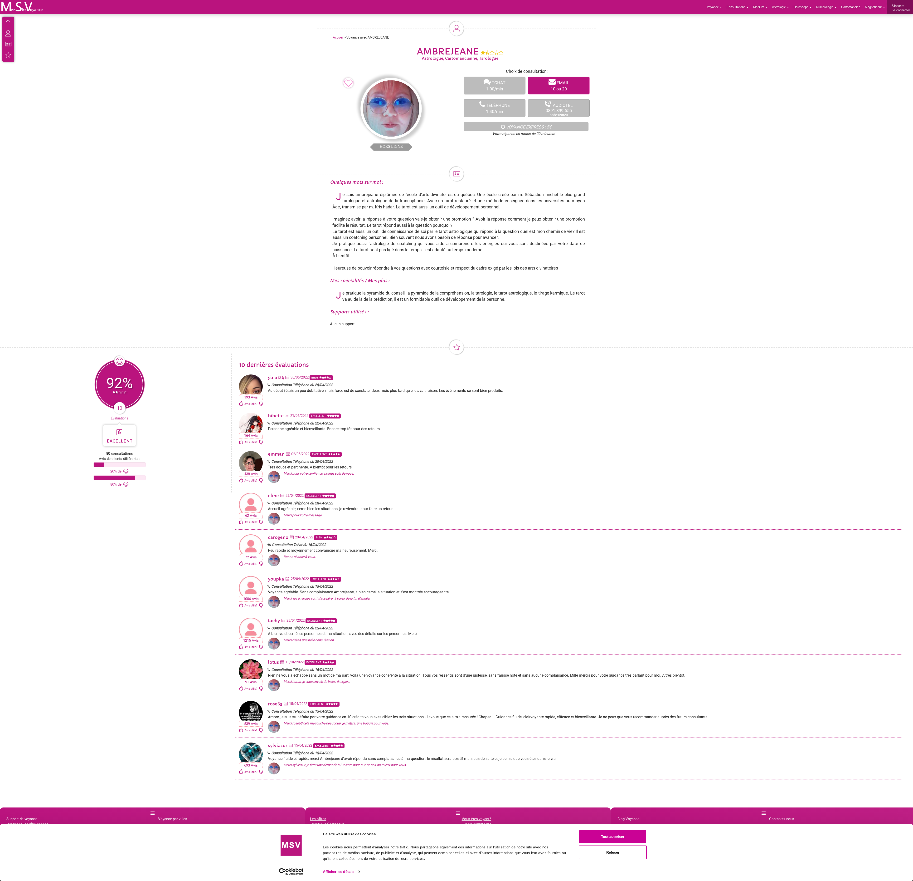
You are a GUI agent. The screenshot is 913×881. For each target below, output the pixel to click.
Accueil (338, 37)
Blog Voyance (628, 819)
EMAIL (560, 85)
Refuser (612, 852)
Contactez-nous (781, 819)
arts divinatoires (437, 194)
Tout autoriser (612, 837)
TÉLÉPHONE (497, 108)
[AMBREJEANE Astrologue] (22, 7)
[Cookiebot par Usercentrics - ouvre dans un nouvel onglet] (291, 871)
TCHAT (495, 85)
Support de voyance (22, 819)
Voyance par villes (172, 819)
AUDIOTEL (559, 108)
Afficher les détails (338, 872)
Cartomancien (850, 7)
